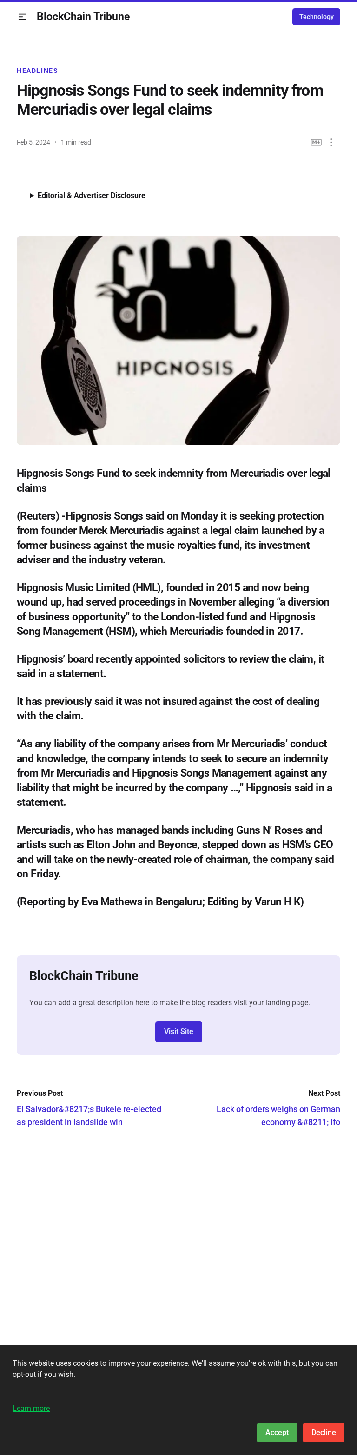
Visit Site (178, 1031)
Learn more (31, 1408)
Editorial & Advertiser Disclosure (91, 195)
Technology (316, 16)
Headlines (38, 70)
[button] (22, 17)
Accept (277, 1432)
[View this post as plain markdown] (316, 142)
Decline (323, 1432)
